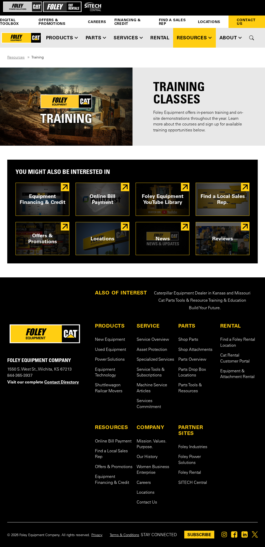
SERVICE (148, 326)
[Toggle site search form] (252, 38)
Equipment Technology (105, 373)
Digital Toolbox (9, 22)
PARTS (186, 326)
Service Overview (153, 340)
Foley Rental (189, 473)
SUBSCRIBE (199, 534)
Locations (209, 21)
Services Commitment (149, 404)
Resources (16, 58)
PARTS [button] (93, 38)
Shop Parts (188, 340)
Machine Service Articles (152, 388)
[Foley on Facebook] (234, 536)
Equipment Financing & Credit (112, 480)
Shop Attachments (195, 350)
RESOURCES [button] (192, 38)
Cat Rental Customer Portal (235, 358)
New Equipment (110, 340)
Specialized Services (155, 360)
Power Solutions (110, 360)
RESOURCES (111, 427)
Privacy (96, 535)
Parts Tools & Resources (190, 388)
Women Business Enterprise (153, 470)
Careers (97, 21)
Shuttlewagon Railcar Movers (108, 388)
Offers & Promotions (52, 22)
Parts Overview (192, 360)
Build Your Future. (205, 308)
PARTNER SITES (190, 430)
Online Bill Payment (113, 441)
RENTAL (230, 326)
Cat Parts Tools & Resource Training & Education (202, 301)
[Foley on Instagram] (224, 536)
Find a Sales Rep (172, 22)
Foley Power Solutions (189, 460)
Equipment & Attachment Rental (237, 374)
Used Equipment (110, 350)
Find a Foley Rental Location (237, 343)
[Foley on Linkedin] (244, 536)
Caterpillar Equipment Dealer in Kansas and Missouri (202, 293)
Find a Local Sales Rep (111, 454)
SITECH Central (192, 483)
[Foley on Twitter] (255, 536)
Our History (147, 457)
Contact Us (246, 22)
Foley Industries (192, 447)
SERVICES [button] (126, 38)
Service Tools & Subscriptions (151, 373)
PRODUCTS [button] (59, 38)
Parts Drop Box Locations (192, 373)
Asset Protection (152, 350)
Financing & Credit (127, 22)
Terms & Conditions (124, 535)
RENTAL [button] (160, 38)
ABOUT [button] (228, 38)
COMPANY (150, 427)
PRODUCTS (110, 326)
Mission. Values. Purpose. (151, 444)
